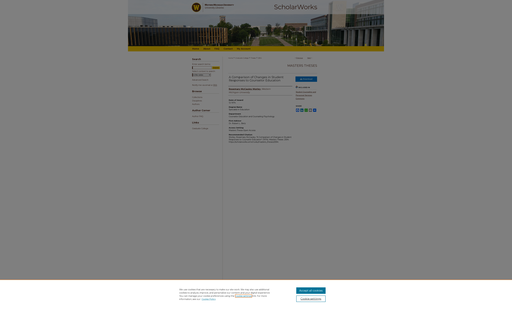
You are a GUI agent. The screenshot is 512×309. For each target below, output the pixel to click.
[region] (256, 294)
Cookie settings (243, 296)
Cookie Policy (209, 299)
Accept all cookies (311, 290)
